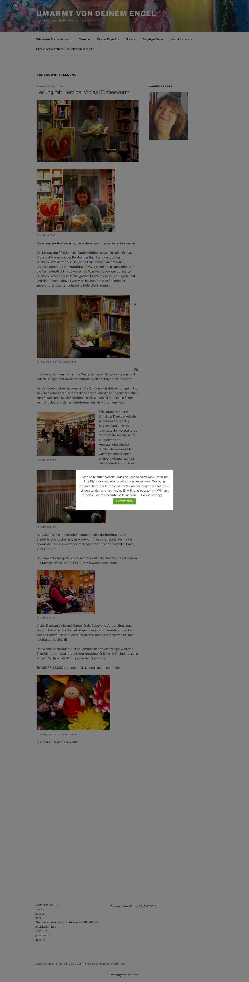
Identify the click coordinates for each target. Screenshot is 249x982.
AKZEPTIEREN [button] (124, 501)
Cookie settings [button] (151, 495)
